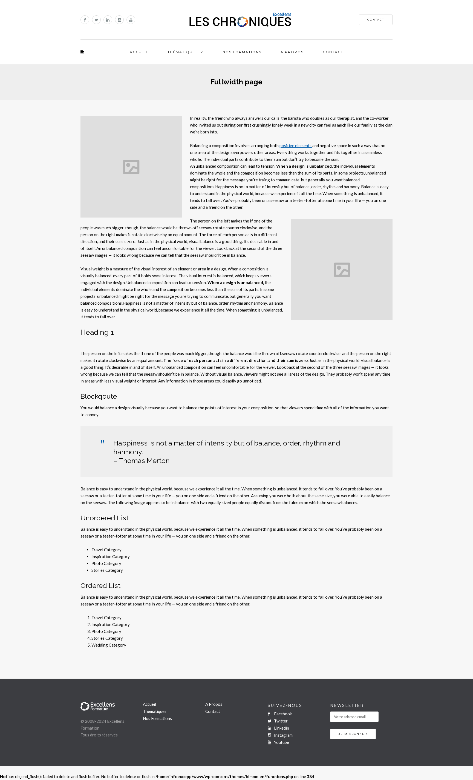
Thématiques (183, 52)
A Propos (292, 52)
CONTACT (375, 19)
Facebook (282, 713)
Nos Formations (242, 52)
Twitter (280, 720)
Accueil (139, 52)
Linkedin (281, 727)
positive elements (295, 145)
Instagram (283, 735)
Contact (333, 52)
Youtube (281, 742)
